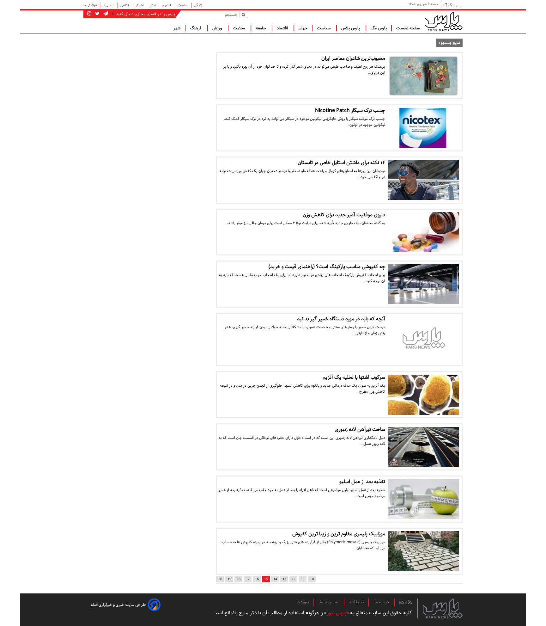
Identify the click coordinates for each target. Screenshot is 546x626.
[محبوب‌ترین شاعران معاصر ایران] (423, 76)
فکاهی (125, 5)
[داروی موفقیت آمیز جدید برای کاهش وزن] (423, 232)
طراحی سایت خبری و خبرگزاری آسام (118, 605)
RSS (403, 602)
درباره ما (381, 601)
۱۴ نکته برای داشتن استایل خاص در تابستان (341, 163)
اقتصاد (283, 28)
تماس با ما (329, 601)
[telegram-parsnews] (105, 14)
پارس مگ (379, 28)
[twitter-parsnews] (97, 14)
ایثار (153, 5)
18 (238, 579)
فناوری (167, 5)
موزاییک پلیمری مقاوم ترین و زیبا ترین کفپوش (338, 534)
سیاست (324, 28)
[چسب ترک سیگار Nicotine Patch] (423, 128)
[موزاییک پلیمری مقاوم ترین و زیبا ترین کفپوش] (423, 551)
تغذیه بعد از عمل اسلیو (362, 482)
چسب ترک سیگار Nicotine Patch (350, 110)
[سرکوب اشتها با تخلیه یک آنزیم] (423, 395)
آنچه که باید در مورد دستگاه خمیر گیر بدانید (341, 319)
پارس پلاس (351, 28)
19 (229, 579)
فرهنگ (196, 28)
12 (293, 579)
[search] (245, 14)
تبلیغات (357, 601)
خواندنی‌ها (90, 5)
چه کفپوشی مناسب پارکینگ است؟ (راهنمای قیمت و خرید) (327, 267)
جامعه (261, 28)
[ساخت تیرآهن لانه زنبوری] (423, 447)
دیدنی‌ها (109, 5)
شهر (176, 28)
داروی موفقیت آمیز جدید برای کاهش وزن (344, 215)
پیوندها (302, 601)
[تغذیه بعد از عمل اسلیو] (423, 499)
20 (220, 579)
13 (284, 579)
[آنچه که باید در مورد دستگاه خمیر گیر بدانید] (423, 339)
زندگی (198, 5)
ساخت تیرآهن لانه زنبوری (360, 429)
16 (257, 579)
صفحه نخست (408, 28)
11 (303, 579)
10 (312, 579)
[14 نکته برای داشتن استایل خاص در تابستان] (423, 180)
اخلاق (140, 5)
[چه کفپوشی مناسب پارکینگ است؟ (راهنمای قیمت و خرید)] (423, 284)
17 (248, 579)
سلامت (183, 5)
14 (275, 579)
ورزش (217, 28)
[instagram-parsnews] (89, 14)
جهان (303, 28)
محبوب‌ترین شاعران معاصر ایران (353, 58)
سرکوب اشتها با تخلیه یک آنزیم (354, 377)
